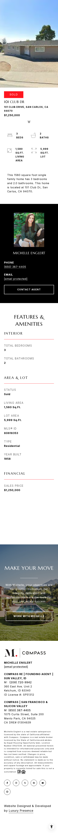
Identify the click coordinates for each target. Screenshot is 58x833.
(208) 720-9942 (20, 682)
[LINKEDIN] (34, 783)
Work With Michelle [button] (29, 616)
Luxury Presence (21, 810)
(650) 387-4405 (15, 266)
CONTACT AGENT (29, 289)
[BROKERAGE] (7, 791)
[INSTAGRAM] (16, 783)
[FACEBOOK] (7, 783)
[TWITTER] (25, 783)
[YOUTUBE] (42, 783)
